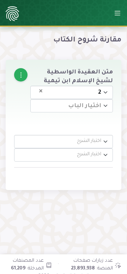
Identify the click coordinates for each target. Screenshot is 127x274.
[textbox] (73, 106)
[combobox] (71, 92)
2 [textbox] (70, 92)
